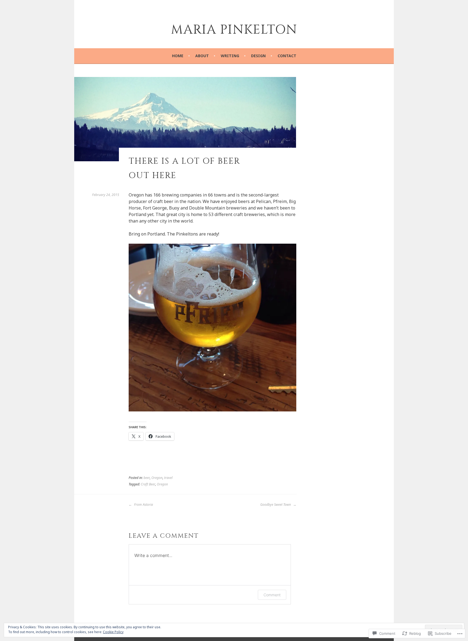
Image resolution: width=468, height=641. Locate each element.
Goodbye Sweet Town (276, 504)
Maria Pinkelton (234, 29)
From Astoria (143, 504)
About (202, 55)
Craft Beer (148, 484)
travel (168, 477)
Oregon (156, 477)
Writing (230, 55)
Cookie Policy (113, 632)
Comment (272, 594)
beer (147, 477)
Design (258, 55)
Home (177, 55)
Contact (287, 55)
